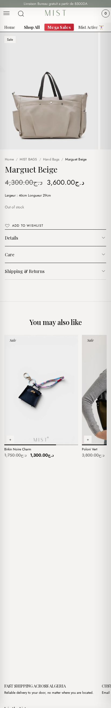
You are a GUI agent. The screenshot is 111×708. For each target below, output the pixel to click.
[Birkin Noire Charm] (41, 390)
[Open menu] (6, 13)
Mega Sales (59, 27)
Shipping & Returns (24, 271)
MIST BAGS (28, 159)
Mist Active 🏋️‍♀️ (91, 27)
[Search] (21, 13)
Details (11, 238)
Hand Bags (51, 159)
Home (9, 27)
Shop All (32, 27)
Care (9, 254)
